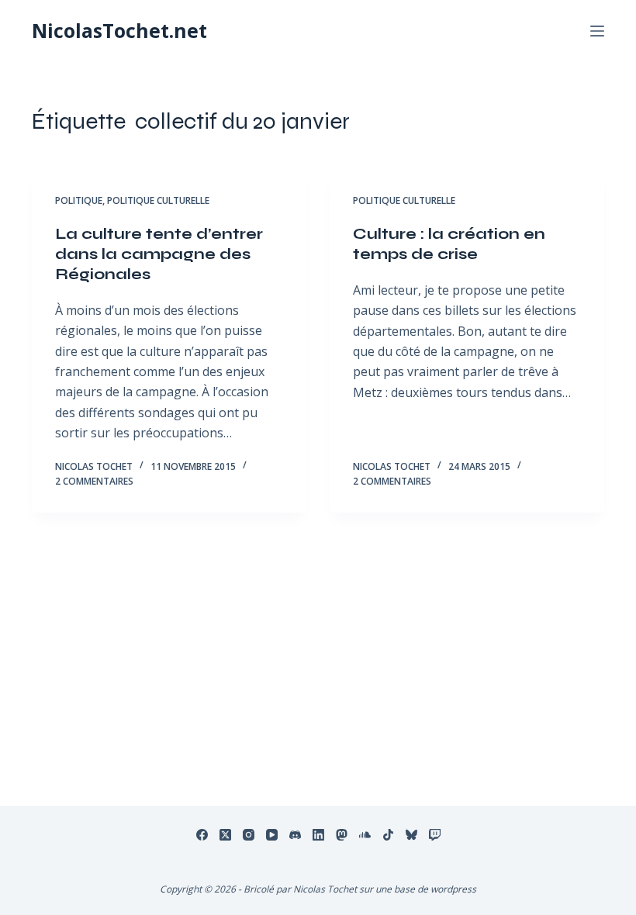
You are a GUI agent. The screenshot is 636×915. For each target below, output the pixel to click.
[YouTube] (272, 835)
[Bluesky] (411, 835)
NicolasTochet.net (119, 30)
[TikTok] (388, 835)
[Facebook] (202, 835)
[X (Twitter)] (225, 835)
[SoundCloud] (365, 835)
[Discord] (295, 835)
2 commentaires (94, 481)
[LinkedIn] (318, 835)
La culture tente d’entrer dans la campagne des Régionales (159, 254)
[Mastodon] (341, 835)
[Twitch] (435, 835)
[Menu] (597, 31)
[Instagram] (248, 835)
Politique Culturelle (158, 200)
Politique (78, 200)
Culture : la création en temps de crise (449, 244)
